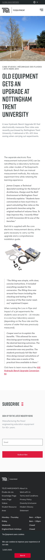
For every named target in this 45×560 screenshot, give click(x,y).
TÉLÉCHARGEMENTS (10, 488)
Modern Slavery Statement (26, 508)
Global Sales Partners (10, 2)
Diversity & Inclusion (28, 503)
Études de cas (8, 492)
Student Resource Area (9, 508)
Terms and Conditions (29, 495)
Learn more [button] (7, 550)
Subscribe (22, 454)
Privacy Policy (26, 499)
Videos (4, 503)
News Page (6, 499)
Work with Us (25, 492)
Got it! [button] (22, 555)
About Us (23, 488)
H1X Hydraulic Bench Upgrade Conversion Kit (22, 370)
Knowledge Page (9, 495)
